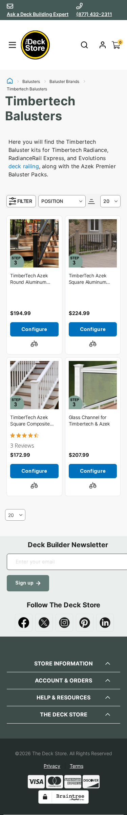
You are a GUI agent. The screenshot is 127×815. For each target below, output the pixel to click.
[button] (34, 343)
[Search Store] (84, 45)
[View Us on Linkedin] (105, 622)
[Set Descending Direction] (91, 201)
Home (10, 81)
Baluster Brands (64, 82)
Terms (76, 766)
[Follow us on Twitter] (44, 622)
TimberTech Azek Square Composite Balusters (30, 421)
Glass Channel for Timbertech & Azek (89, 421)
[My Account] (103, 45)
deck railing (23, 166)
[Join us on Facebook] (24, 622)
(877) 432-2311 (94, 14)
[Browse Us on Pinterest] (84, 622)
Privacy (52, 766)
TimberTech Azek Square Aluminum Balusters (88, 279)
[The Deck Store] (34, 44)
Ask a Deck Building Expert (37, 14)
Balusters (31, 82)
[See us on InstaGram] (64, 622)
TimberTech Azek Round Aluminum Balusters (29, 279)
